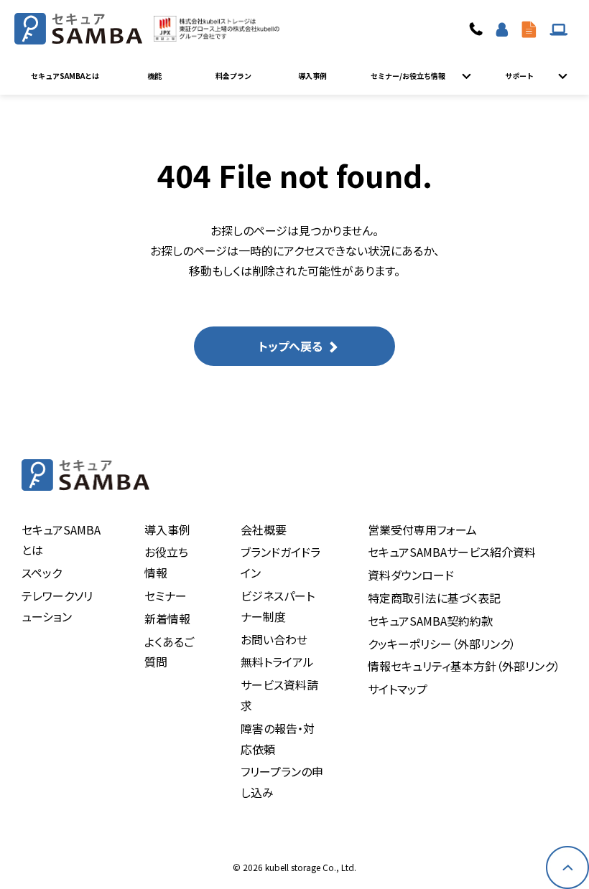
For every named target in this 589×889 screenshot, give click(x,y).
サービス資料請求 (279, 695)
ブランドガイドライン (280, 562)
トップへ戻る (291, 345)
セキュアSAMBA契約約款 (430, 620)
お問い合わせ (274, 639)
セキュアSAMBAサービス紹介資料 (452, 551)
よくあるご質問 (169, 652)
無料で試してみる (502, 28)
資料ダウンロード (529, 28)
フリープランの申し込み (282, 782)
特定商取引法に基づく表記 (434, 597)
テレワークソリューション (57, 606)
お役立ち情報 (166, 562)
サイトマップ (397, 688)
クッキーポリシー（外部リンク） (442, 643)
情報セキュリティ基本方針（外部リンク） (464, 665)
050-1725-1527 (477, 28)
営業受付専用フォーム (422, 529)
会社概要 (264, 529)
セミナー (165, 595)
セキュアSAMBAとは (65, 75)
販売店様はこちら (559, 28)
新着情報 (167, 618)
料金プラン (233, 75)
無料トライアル (277, 661)
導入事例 (312, 75)
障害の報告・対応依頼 (278, 739)
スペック (42, 572)
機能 (154, 75)
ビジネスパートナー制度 (278, 606)
